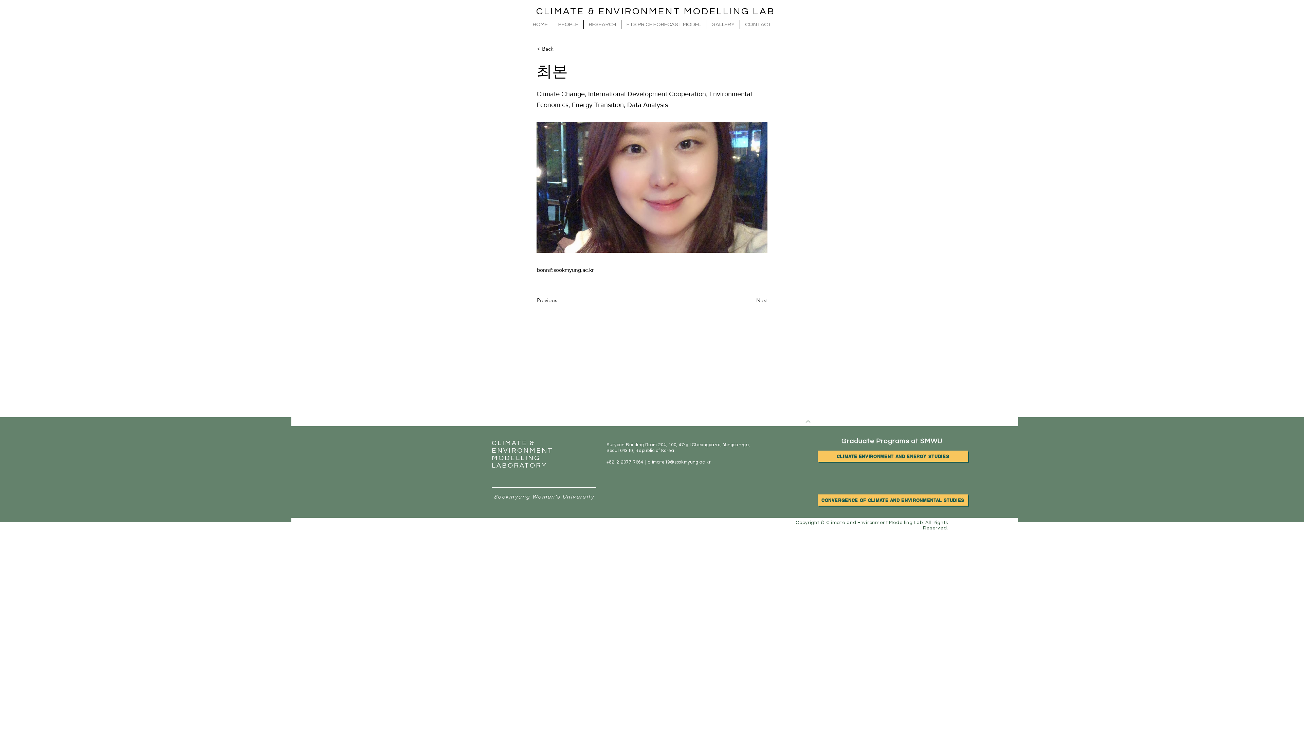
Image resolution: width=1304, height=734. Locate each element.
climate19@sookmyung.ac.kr (679, 462)
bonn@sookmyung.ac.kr (565, 270)
